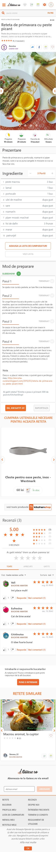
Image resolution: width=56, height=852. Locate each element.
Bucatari (7, 804)
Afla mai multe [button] (28, 842)
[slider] (6, 40)
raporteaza (41, 407)
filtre (50, 13)
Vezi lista (28, 254)
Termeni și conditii (38, 814)
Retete (5, 799)
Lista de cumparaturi (13, 814)
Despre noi (33, 804)
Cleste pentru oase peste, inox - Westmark (28, 479)
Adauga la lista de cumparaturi (28, 245)
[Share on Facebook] (39, 47)
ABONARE (44, 788)
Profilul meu (9, 809)
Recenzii (32, 799)
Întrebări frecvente (38, 809)
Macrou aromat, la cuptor (21, 734)
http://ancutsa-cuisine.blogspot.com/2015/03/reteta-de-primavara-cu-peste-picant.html (28, 380)
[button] (46, 47)
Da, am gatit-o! (16, 407)
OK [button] (28, 848)
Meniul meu (8, 819)
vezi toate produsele (18, 506)
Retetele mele (9, 824)
